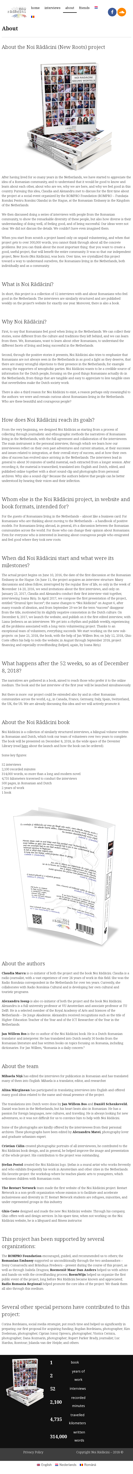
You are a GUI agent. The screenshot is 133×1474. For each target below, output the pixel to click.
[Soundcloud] (121, 12)
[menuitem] (96, 7)
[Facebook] (112, 12)
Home (35, 8)
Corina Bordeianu (14, 1324)
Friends (84, 8)
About (69, 8)
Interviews (53, 8)
